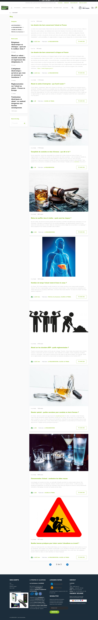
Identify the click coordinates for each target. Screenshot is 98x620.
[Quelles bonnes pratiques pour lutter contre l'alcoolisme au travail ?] (58, 517)
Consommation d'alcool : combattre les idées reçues (49, 478)
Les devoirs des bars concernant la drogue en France (49, 52)
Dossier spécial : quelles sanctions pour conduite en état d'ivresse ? (55, 412)
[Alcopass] (5, 7)
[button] (24, 123)
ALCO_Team (37, 41)
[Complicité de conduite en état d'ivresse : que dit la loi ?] (58, 126)
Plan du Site (12, 588)
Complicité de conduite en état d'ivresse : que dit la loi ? (50, 152)
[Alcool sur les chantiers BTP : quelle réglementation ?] (58, 321)
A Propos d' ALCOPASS (38, 580)
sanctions (76, 161)
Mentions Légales (13, 586)
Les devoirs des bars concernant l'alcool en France (49, 25)
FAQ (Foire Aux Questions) (54, 296)
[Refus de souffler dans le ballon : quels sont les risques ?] (58, 192)
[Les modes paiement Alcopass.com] (78, 600)
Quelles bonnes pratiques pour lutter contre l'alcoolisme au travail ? (55, 543)
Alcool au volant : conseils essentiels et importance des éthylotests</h (18, 59)
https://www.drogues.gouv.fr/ (45, 68)
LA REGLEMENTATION (53, 41)
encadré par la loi (60, 416)
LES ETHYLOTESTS (16, 25)
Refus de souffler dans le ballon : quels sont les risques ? (51, 218)
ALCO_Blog (14, 12)
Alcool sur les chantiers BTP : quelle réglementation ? (50, 347)
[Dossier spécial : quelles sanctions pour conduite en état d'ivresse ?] (58, 386)
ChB (35, 232)
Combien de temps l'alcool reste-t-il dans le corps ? (49, 283)
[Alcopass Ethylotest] (11, 8)
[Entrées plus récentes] (50, 564)
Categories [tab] (14, 21)
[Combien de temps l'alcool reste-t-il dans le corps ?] (58, 257)
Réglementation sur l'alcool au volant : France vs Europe (18, 87)
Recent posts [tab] (14, 38)
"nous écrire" (79, 589)
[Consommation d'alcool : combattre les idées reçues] (58, 452)
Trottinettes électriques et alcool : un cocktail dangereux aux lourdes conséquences (18, 102)
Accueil (10, 13)
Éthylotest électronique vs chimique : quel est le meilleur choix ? (18, 46)
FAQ (10, 583)
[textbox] (18, 123)
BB (35, 101)
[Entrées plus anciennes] (67, 564)
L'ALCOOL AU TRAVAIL (49, 101)
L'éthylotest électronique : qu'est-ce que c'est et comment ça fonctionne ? (18, 73)
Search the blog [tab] (15, 118)
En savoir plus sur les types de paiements (77, 603)
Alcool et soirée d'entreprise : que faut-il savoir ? (48, 84)
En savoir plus (81, 41)
